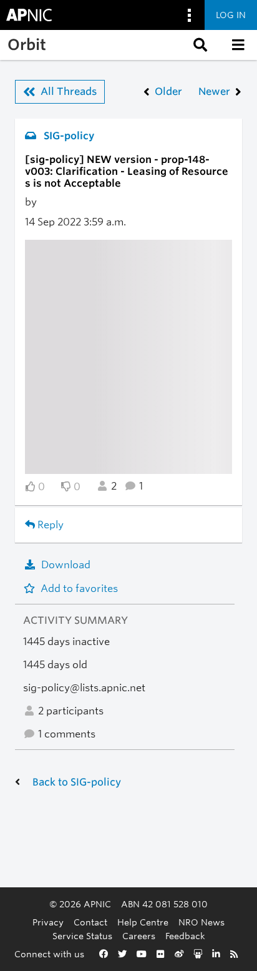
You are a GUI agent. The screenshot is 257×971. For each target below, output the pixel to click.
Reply (49, 525)
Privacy (48, 922)
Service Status (82, 935)
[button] (199, 45)
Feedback (185, 935)
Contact (90, 922)
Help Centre (142, 922)
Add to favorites (79, 588)
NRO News (201, 922)
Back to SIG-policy (76, 782)
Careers (138, 935)
